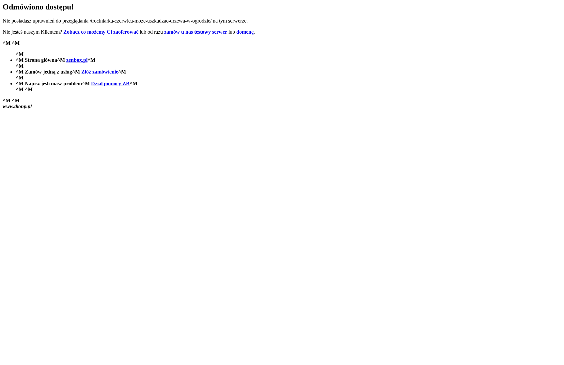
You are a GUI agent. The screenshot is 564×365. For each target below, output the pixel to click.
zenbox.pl (76, 60)
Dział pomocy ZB (110, 83)
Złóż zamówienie (99, 72)
